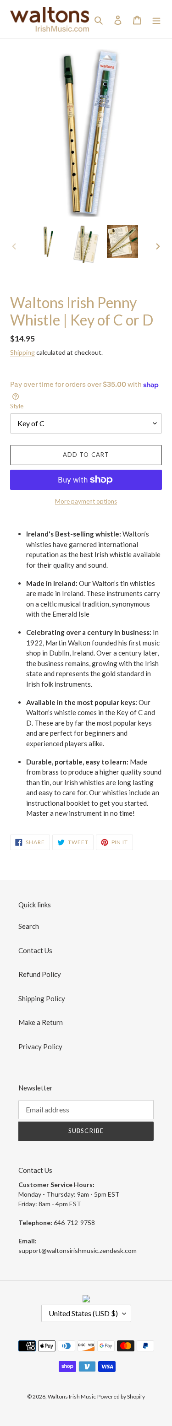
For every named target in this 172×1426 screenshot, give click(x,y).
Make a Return (40, 1022)
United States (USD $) (83, 1313)
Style (16, 406)
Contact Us (35, 950)
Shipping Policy (41, 998)
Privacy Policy (40, 1046)
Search (28, 926)
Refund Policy (39, 974)
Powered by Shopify (121, 1396)
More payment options (86, 501)
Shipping (22, 352)
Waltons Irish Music (72, 1396)
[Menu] (156, 19)
